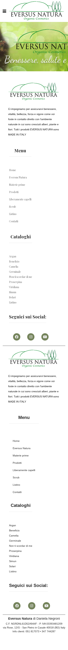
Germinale (15, 271)
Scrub (12, 206)
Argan (12, 256)
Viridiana (14, 287)
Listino (13, 214)
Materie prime (17, 184)
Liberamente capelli (20, 199)
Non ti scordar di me (20, 277)
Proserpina (15, 282)
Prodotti (13, 192)
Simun (12, 292)
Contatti (13, 221)
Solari (12, 297)
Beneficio (14, 261)
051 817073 (32, 631)
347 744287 (48, 631)
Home (12, 170)
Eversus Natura (18, 177)
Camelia (13, 266)
